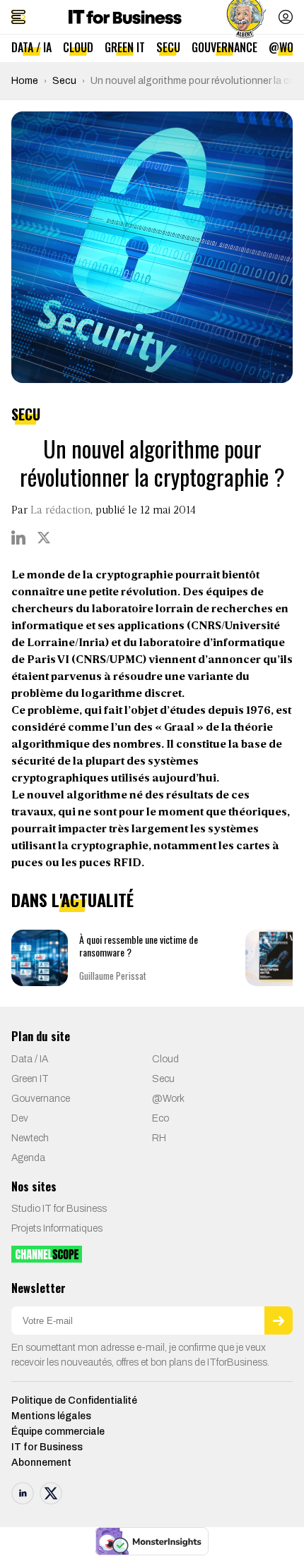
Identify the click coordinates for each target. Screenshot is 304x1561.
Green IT (125, 47)
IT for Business (47, 1447)
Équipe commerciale (58, 1431)
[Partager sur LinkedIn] (18, 537)
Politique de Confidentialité (74, 1400)
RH (159, 1138)
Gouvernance (224, 47)
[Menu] (18, 17)
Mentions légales (51, 1416)
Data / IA (31, 47)
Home (24, 80)
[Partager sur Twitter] (44, 537)
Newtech (30, 1138)
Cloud (78, 47)
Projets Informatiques (57, 1228)
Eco (160, 1118)
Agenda (28, 1158)
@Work (168, 1098)
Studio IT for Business (59, 1208)
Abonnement (41, 1462)
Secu (168, 47)
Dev (19, 1118)
